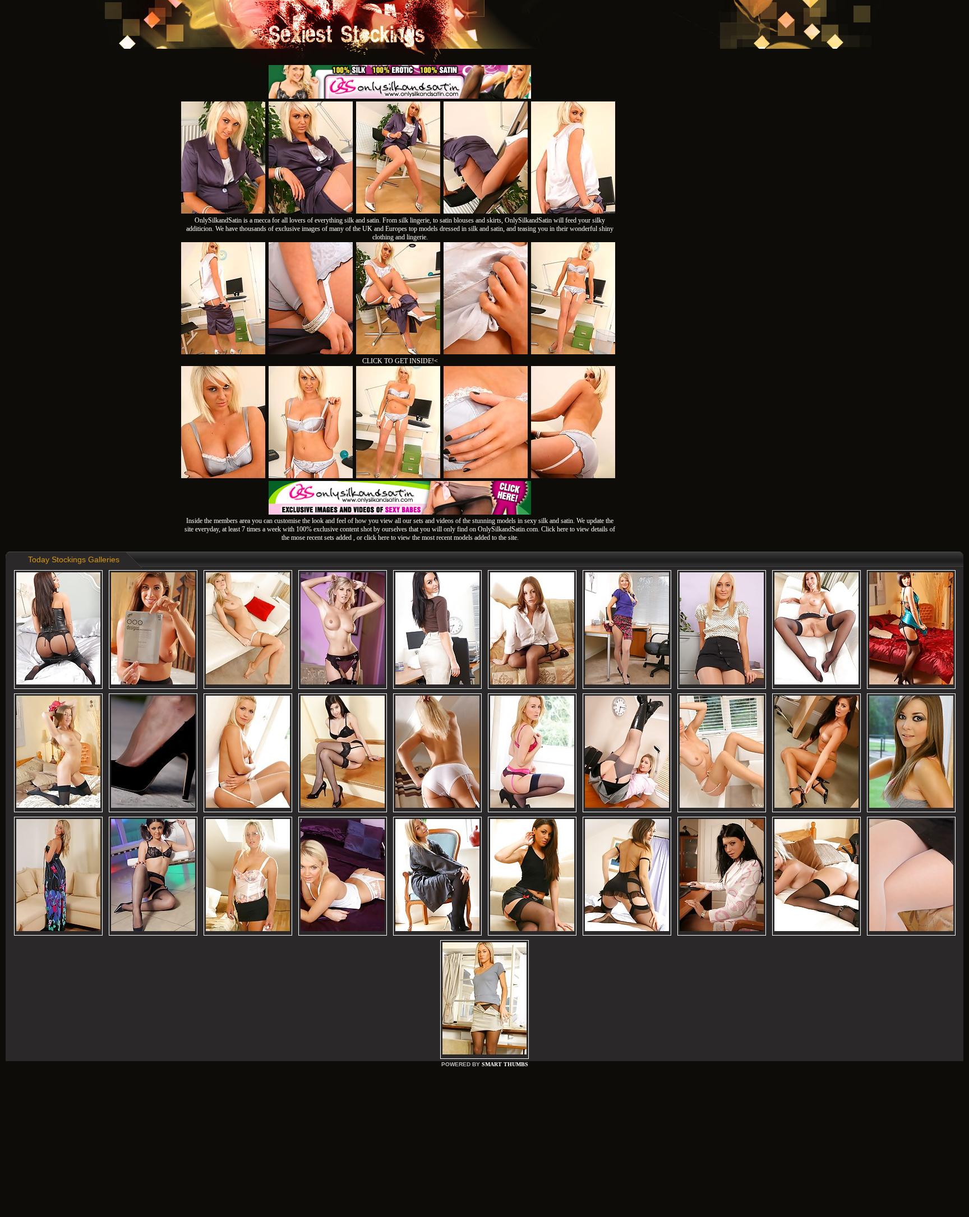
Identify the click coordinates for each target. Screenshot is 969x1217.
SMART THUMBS (505, 1064)
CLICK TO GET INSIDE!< (400, 361)
